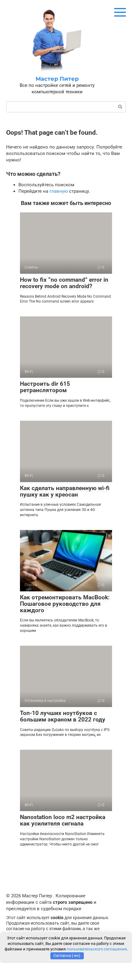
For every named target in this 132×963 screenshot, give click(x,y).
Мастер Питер (57, 78)
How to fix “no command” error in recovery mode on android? (64, 283)
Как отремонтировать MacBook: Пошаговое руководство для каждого (65, 604)
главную (58, 191)
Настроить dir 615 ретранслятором (45, 387)
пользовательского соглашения (97, 949)
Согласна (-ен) (66, 955)
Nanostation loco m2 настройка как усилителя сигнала (62, 820)
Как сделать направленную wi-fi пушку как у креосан (65, 491)
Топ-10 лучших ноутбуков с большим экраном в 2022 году (62, 716)
